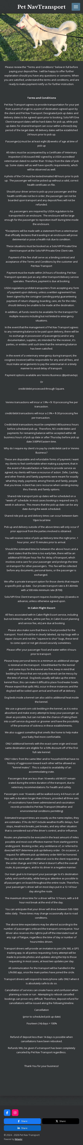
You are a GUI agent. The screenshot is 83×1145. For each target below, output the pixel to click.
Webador (18, 1139)
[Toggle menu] (76, 7)
